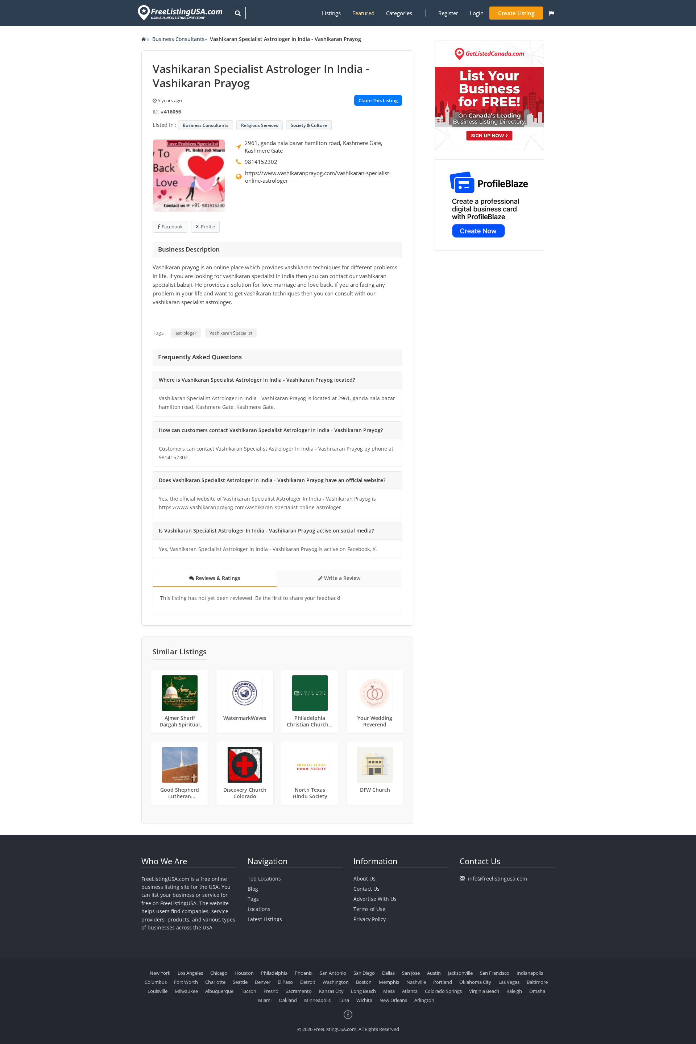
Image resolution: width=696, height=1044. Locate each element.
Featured (363, 13)
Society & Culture (309, 125)
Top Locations (264, 878)
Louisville (157, 991)
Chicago (218, 973)
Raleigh (514, 991)
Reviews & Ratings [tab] (217, 578)
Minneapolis (317, 1000)
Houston (244, 973)
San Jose (411, 973)
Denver (262, 982)
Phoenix (303, 973)
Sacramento (299, 991)
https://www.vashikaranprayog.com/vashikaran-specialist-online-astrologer (318, 176)
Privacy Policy (369, 919)
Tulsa (343, 1000)
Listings (331, 13)
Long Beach (363, 991)
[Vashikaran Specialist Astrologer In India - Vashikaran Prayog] (189, 174)
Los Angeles (190, 973)
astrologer (185, 333)
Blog (253, 888)
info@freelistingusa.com (497, 878)
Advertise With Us (375, 898)
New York (160, 973)
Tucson (248, 991)
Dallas (388, 973)
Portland (442, 982)
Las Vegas (508, 982)
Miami (265, 1000)
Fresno (271, 991)
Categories (399, 13)
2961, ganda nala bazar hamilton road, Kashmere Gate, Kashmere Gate (313, 146)
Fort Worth (186, 982)
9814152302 (261, 161)
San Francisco (494, 973)
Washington (336, 982)
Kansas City (331, 991)
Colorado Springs (443, 991)
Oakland (288, 1000)
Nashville (416, 982)
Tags (253, 898)
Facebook (172, 226)
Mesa (389, 991)
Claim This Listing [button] (378, 100)
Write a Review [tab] (341, 578)
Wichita (364, 1000)
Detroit (307, 982)
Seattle (240, 982)
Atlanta (410, 991)
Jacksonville (460, 973)
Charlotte (215, 982)
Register (448, 13)
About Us (364, 878)
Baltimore (537, 982)
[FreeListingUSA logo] (179, 12)
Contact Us (366, 888)
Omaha (537, 991)
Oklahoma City (475, 982)
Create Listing (516, 13)
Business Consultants (178, 39)
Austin (434, 973)
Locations (259, 909)
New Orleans (393, 1000)
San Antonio (333, 973)
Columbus (156, 982)
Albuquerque (219, 991)
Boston (364, 982)
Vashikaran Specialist (231, 333)
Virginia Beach (484, 991)
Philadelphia (274, 973)
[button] (551, 13)
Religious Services (259, 125)
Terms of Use (369, 909)
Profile (208, 226)
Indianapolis (530, 973)
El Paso (285, 982)
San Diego (364, 973)
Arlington (424, 1000)
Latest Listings (265, 919)
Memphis (389, 982)
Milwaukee (186, 991)
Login (477, 13)
